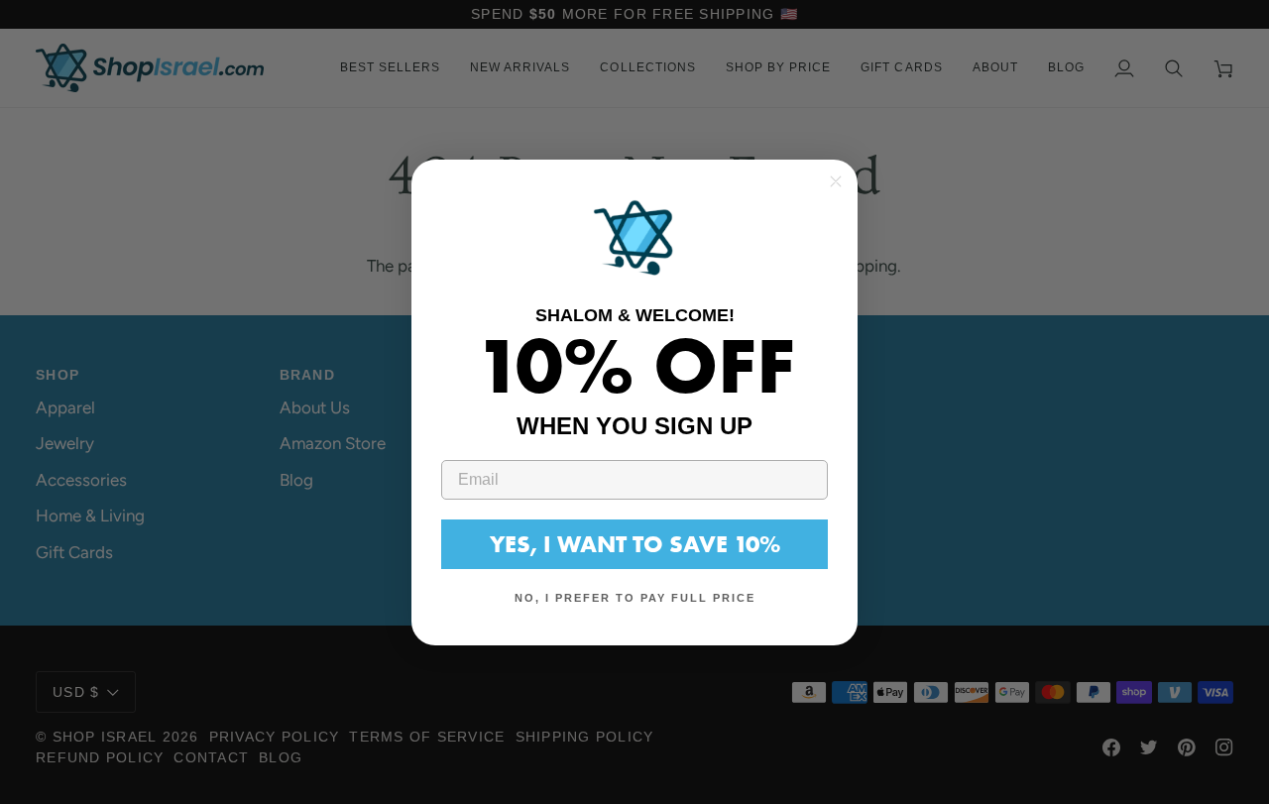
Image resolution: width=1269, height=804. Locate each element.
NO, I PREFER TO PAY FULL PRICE (635, 598)
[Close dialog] (836, 181)
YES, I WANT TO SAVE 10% (635, 542)
